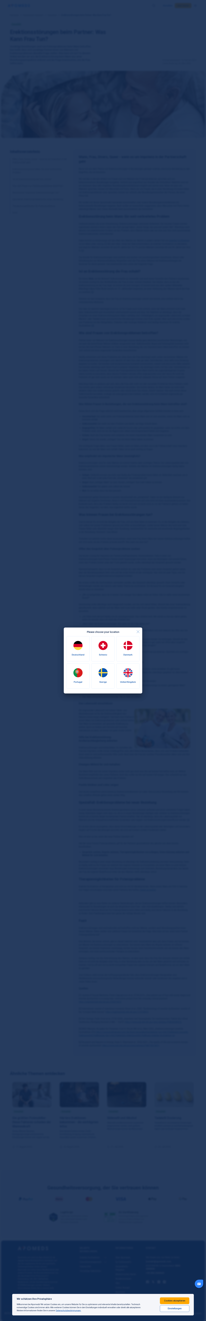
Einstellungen (175, 1308)
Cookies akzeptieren (174, 1300)
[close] (138, 631)
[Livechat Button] (199, 1284)
